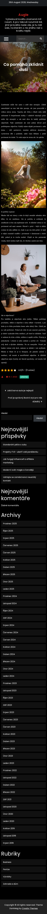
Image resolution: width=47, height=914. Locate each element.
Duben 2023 (9, 741)
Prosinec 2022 (10, 770)
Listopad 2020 (10, 806)
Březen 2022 (9, 792)
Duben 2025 (9, 567)
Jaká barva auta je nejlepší (20, 390)
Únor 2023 (8, 755)
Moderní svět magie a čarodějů (18, 469)
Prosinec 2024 (10, 596)
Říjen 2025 (8, 530)
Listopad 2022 (9, 777)
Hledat (4, 413)
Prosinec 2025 (10, 523)
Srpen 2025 (8, 538)
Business (7, 862)
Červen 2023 (9, 726)
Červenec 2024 (10, 632)
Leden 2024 (8, 676)
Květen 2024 (9, 647)
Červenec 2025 (10, 545)
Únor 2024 (8, 668)
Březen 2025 (9, 574)
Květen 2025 (9, 559)
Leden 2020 (8, 821)
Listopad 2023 (9, 690)
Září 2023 (7, 705)
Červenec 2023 (10, 719)
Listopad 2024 (10, 603)
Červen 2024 (9, 639)
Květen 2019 (9, 828)
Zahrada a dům (10, 883)
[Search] (41, 38)
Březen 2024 (9, 661)
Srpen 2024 (8, 625)
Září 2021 (7, 799)
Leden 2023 (8, 763)
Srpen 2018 (8, 843)
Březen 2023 (9, 748)
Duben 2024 (9, 654)
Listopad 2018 (9, 835)
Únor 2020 (8, 814)
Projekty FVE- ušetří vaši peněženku (20, 451)
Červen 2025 (9, 552)
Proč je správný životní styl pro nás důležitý (25, 399)
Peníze (6, 869)
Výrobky (7, 876)
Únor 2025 (8, 581)
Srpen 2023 (8, 712)
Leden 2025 (8, 588)
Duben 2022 (9, 784)
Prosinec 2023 (10, 683)
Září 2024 (7, 618)
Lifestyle (24, 377)
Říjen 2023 (8, 697)
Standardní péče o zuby (15, 444)
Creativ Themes (30, 908)
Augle (23, 15)
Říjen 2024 (8, 610)
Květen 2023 (9, 734)
